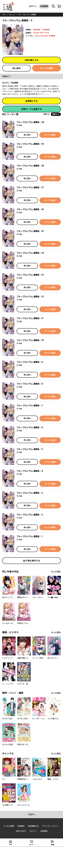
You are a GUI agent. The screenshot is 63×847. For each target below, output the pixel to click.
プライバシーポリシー (51, 826)
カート (31, 844)
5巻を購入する (31, 60)
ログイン (33, 6)
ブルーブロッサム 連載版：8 (30, 383)
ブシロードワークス (41, 33)
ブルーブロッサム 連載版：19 (30, 144)
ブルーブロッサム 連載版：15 (30, 231)
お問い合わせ (21, 831)
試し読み (16, 68)
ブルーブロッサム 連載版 (27, 15)
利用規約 (20, 826)
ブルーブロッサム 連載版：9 (30, 362)
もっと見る (56, 572)
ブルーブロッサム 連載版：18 (30, 165)
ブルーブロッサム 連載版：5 (30, 449)
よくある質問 (8, 826)
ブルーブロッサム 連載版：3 (30, 493)
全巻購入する (31, 101)
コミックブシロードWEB (45, 36)
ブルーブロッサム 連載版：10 (30, 340)
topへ (31, 814)
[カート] (59, 6)
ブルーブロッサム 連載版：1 (29, 536)
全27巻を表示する (31, 560)
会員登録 (44, 6)
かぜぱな (36, 30)
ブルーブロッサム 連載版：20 (30, 122)
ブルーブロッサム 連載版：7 (30, 405)
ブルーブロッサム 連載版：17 (30, 187)
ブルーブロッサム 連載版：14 (30, 253)
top (4, 15)
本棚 (52, 844)
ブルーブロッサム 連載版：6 (30, 427)
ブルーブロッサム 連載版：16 (30, 209)
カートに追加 (46, 68)
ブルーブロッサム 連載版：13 (30, 275)
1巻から (46, 114)
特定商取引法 (33, 826)
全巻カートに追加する (31, 109)
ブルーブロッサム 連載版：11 (30, 318)
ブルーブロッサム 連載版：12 (30, 296)
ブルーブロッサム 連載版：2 (30, 514)
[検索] (53, 6)
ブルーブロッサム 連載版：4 (30, 471)
